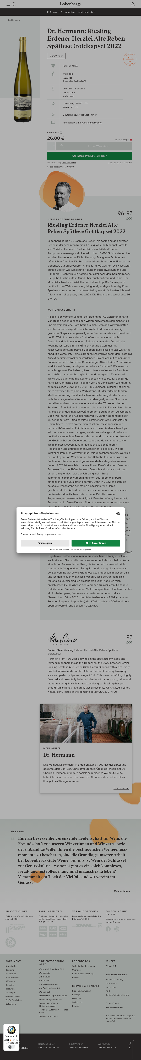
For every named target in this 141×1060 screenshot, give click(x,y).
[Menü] (17, 1026)
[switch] (11, 1047)
